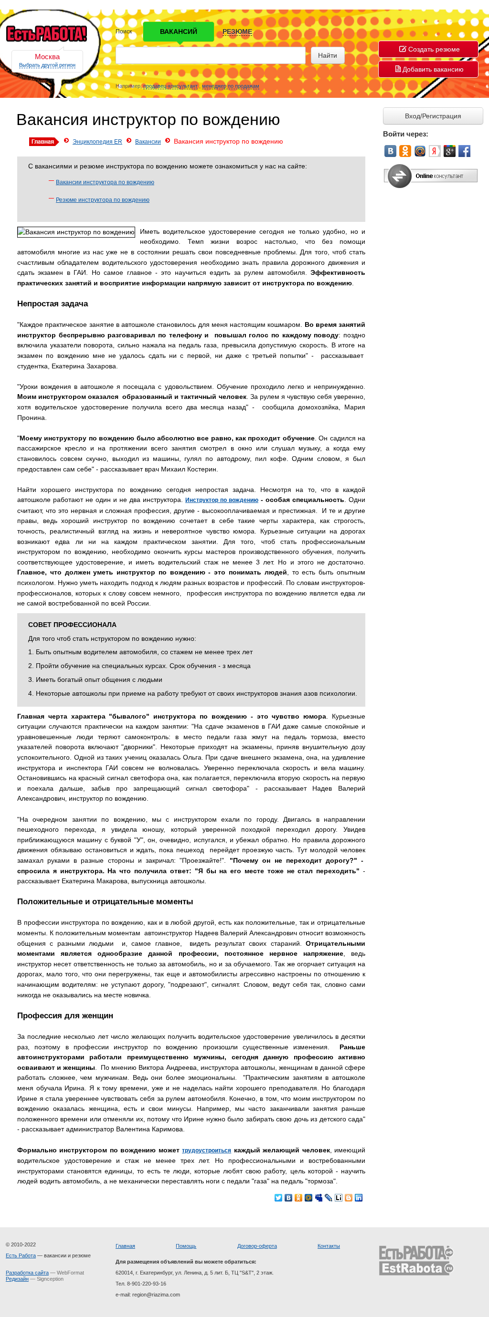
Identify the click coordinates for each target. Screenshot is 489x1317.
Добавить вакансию (433, 69)
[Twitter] (279, 1198)
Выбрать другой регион (47, 65)
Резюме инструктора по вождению (102, 200)
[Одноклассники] (299, 1198)
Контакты (329, 1246)
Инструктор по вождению (221, 500)
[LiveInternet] (339, 1198)
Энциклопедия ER (97, 141)
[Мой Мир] (309, 1198)
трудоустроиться (206, 1150)
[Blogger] (349, 1198)
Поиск (124, 31)
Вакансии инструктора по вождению (105, 182)
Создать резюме (434, 49)
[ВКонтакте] (289, 1198)
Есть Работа (21, 1255)
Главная (125, 1246)
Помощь (186, 1246)
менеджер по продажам (230, 86)
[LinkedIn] (359, 1198)
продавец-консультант (170, 86)
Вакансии (148, 141)
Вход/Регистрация (433, 116)
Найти (327, 55)
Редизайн (17, 1279)
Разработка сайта (27, 1272)
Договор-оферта (257, 1246)
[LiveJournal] (329, 1198)
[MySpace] (319, 1198)
